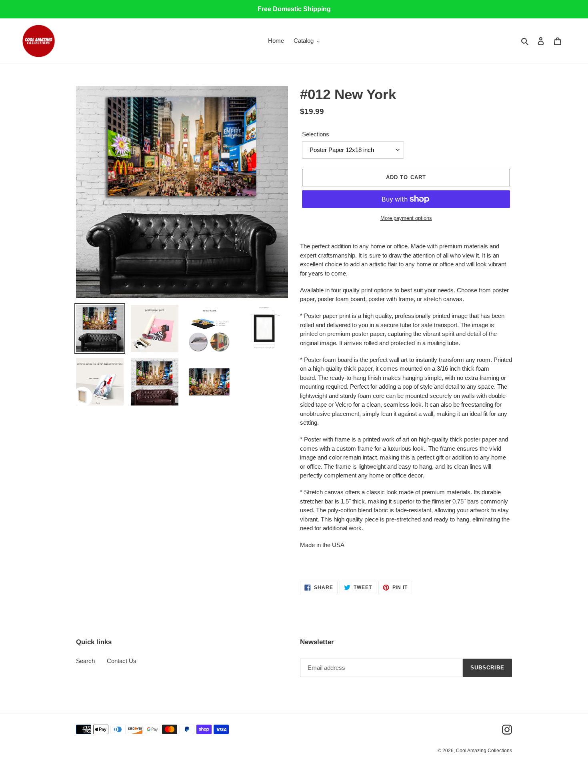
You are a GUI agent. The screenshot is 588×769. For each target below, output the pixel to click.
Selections (315, 134)
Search (85, 660)
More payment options (406, 218)
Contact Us (121, 660)
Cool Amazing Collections (484, 750)
